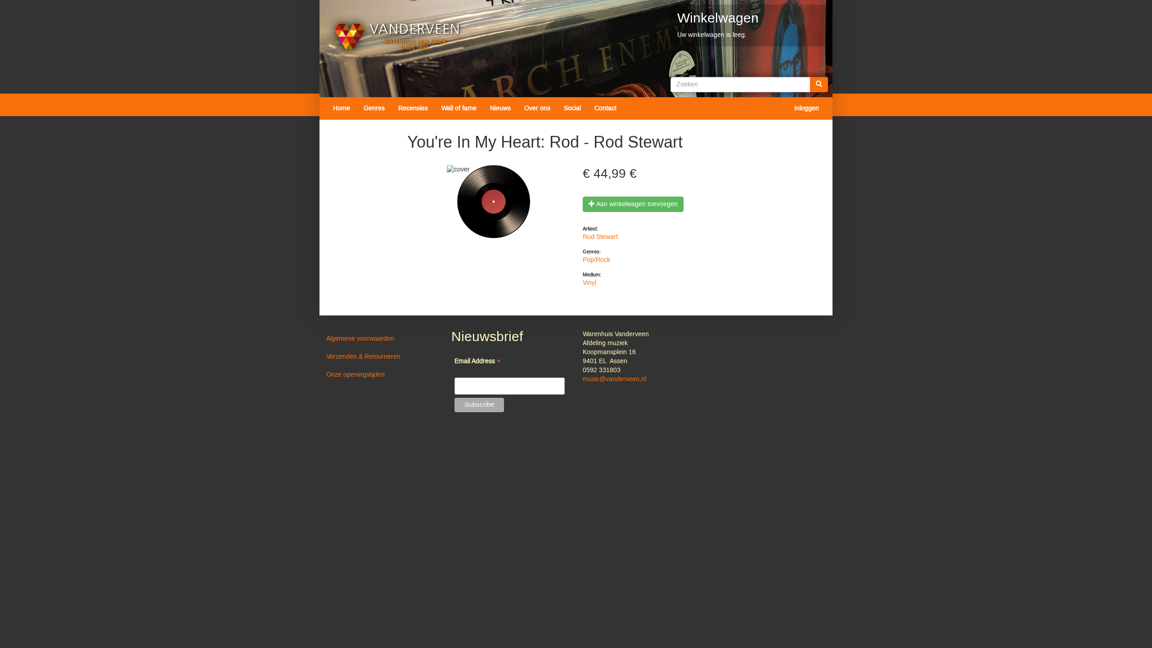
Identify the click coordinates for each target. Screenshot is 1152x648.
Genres (374, 108)
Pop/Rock (596, 260)
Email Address (477, 362)
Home (341, 108)
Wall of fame (459, 108)
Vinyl (589, 283)
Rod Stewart (600, 237)
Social (572, 108)
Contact (605, 108)
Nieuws (500, 108)
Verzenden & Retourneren (363, 357)
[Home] (397, 36)
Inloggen (806, 108)
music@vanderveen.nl (614, 379)
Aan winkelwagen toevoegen (636, 204)
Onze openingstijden (355, 375)
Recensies (413, 108)
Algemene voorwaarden (360, 339)
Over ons (537, 108)
